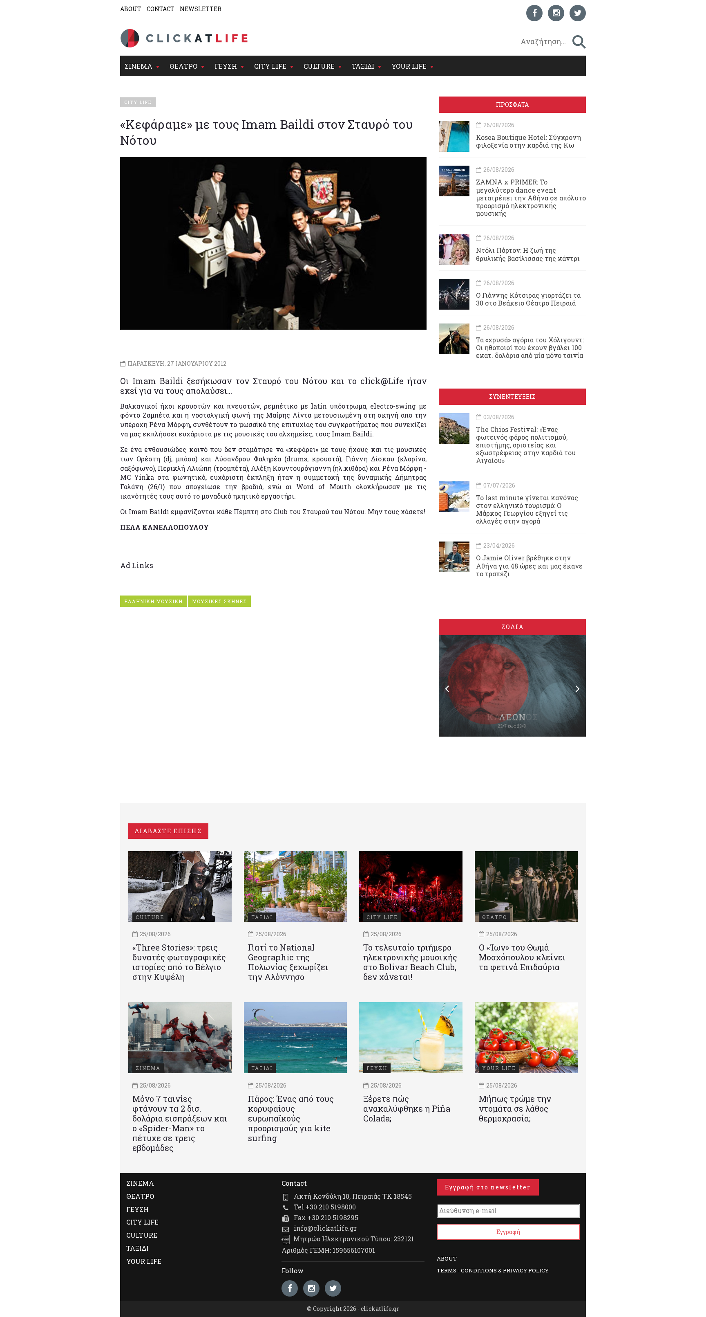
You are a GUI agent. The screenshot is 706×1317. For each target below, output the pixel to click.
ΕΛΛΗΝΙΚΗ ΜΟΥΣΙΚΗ (153, 601)
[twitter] (578, 13)
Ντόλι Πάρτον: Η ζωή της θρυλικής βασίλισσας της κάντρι (528, 254)
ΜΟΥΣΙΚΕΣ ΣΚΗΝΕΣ (219, 601)
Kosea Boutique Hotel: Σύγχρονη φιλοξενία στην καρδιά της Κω (528, 141)
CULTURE (319, 66)
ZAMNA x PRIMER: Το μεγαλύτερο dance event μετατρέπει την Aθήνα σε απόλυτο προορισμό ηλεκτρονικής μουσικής (531, 198)
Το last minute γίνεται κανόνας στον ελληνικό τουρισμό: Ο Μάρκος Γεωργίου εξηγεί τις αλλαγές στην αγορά (527, 509)
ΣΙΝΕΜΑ (138, 66)
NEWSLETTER (200, 9)
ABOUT (130, 9)
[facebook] (534, 13)
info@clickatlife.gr (325, 1228)
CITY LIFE (270, 66)
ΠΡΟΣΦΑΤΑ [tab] (512, 104)
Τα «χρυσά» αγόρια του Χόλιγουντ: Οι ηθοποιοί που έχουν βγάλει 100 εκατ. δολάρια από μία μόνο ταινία (530, 347)
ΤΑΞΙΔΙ (363, 66)
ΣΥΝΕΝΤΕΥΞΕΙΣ (512, 396)
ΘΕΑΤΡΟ (183, 66)
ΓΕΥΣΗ (225, 66)
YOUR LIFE (409, 66)
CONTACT (160, 9)
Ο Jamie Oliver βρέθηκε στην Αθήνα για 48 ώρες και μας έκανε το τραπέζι (529, 565)
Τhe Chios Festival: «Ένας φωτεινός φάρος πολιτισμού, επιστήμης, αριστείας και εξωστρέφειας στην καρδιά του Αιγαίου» (526, 445)
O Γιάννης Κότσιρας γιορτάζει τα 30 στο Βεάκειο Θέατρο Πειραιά (528, 299)
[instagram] (556, 13)
